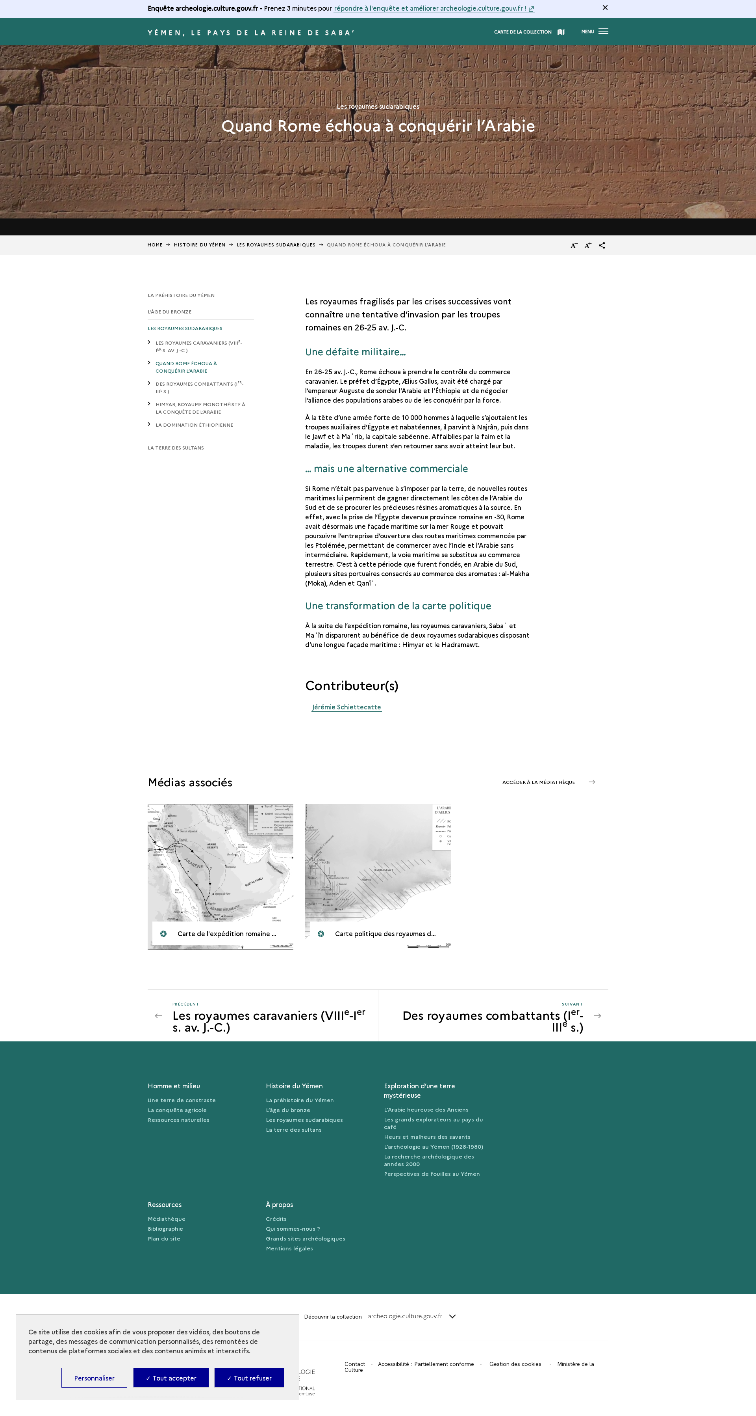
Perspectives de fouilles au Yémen (432, 1173)
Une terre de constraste (182, 1100)
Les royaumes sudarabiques (185, 328)
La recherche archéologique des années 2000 (429, 1160)
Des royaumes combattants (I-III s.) (200, 387)
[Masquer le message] (605, 7)
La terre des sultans (176, 447)
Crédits (276, 1218)
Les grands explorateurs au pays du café (433, 1123)
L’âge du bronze (169, 311)
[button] (602, 245)
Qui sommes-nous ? (293, 1228)
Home (155, 245)
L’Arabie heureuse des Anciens (426, 1109)
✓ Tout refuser (249, 1377)
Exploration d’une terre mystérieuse (419, 1090)
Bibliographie (165, 1228)
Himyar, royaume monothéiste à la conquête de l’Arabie (200, 408)
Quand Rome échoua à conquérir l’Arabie (186, 367)
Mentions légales (289, 1248)
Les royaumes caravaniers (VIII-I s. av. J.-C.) (199, 346)
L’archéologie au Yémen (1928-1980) (433, 1146)
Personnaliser (94, 1377)
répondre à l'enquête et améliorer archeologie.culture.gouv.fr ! (430, 8)
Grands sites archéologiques (305, 1238)
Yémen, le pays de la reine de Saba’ (252, 32)
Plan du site (164, 1238)
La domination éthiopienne (194, 424)
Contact (355, 1363)
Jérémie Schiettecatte (346, 706)
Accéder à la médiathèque (539, 781)
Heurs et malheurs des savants (427, 1136)
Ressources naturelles (178, 1119)
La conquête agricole (177, 1110)
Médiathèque (166, 1218)
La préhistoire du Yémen (181, 294)
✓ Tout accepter (171, 1377)
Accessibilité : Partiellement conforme (426, 1363)
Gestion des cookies (515, 1364)
